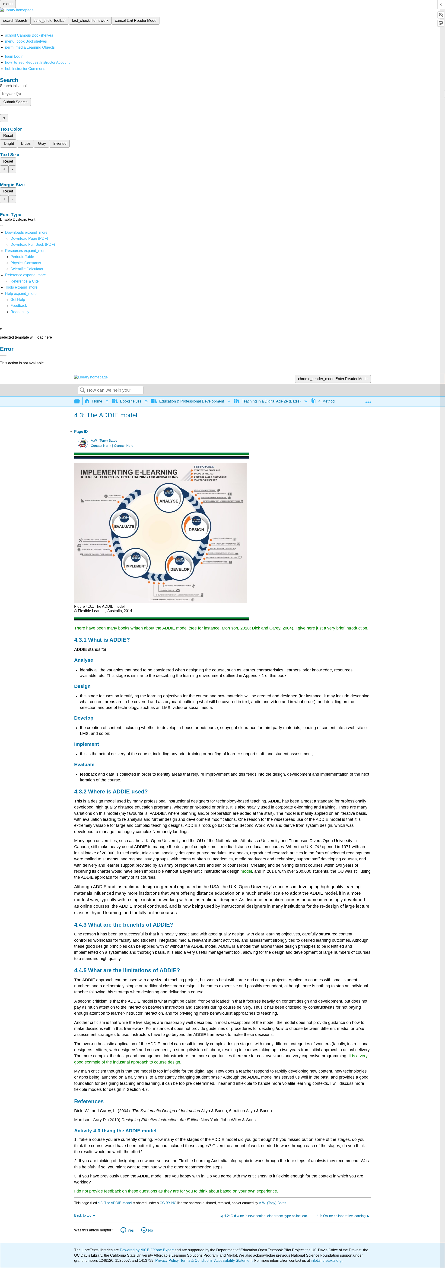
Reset (8, 136)
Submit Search (15, 102)
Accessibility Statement (233, 1260)
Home (97, 401)
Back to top (82, 1215)
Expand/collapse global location (368, 399)
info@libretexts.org (326, 1260)
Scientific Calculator (26, 269)
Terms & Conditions (196, 1260)
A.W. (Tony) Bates (104, 440)
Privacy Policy (166, 1260)
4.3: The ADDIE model (115, 1203)
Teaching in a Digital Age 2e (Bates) (271, 401)
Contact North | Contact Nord (112, 445)
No (150, 1230)
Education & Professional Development (191, 401)
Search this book (14, 86)
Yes (130, 1230)
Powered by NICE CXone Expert (147, 1250)
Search (82, 390)
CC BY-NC (168, 1203)
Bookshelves (130, 401)
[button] (18, 306)
